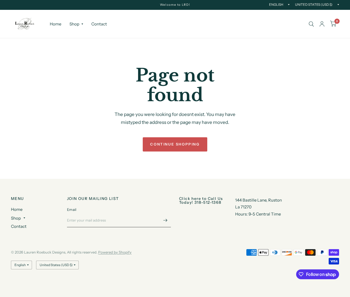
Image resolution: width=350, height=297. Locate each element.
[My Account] (322, 24)
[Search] (311, 24)
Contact (99, 24)
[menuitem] (55, 24)
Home (55, 24)
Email (71, 209)
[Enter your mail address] (165, 220)
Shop (74, 24)
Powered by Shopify (115, 252)
